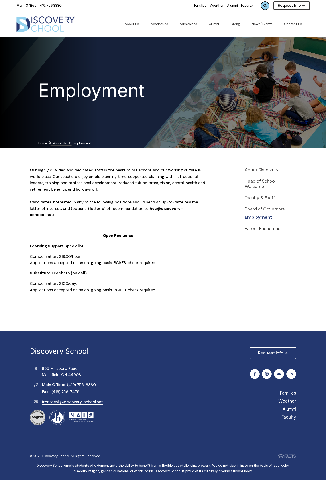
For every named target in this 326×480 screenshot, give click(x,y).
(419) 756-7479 (65, 391)
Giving (235, 24)
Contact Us (293, 24)
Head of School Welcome (260, 183)
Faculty (247, 5)
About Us (132, 24)
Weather (217, 5)
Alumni (232, 5)
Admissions (189, 24)
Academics (160, 24)
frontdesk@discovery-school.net (72, 402)
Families (200, 5)
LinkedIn (291, 374)
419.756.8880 (51, 5)
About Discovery (262, 169)
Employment (258, 217)
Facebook (255, 374)
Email (279, 374)
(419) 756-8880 (81, 384)
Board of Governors (265, 209)
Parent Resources (262, 228)
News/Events (262, 24)
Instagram (267, 374)
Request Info (289, 5)
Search (265, 5)
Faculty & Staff (260, 197)
